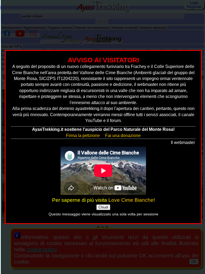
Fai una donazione (123, 135)
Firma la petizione (83, 135)
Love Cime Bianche (130, 200)
